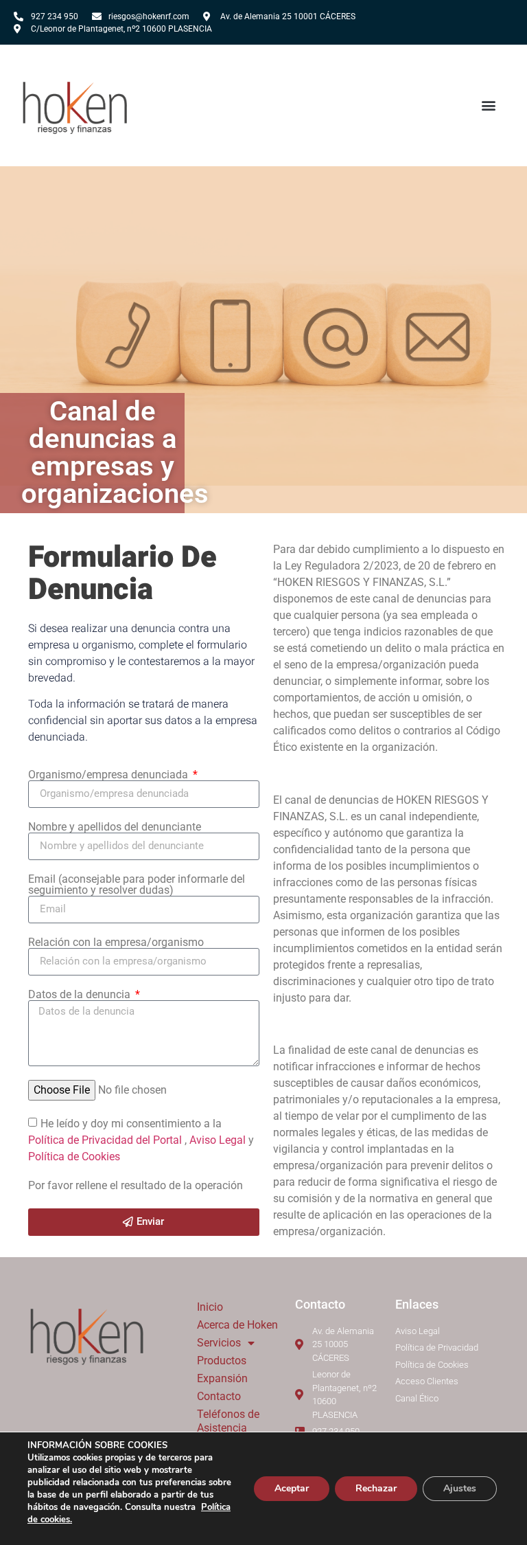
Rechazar (376, 1488)
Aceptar (291, 1488)
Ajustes (459, 1488)
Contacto (219, 1396)
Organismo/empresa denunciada (109, 774)
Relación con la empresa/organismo (116, 942)
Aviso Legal (218, 1139)
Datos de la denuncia (80, 994)
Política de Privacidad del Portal (106, 1139)
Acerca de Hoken (237, 1324)
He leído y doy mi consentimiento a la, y (141, 1139)
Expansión (222, 1378)
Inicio (210, 1306)
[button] (489, 105)
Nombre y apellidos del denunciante (114, 827)
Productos (221, 1360)
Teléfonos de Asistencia (228, 1421)
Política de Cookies (74, 1155)
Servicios (219, 1342)
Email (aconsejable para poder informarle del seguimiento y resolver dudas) (136, 885)
